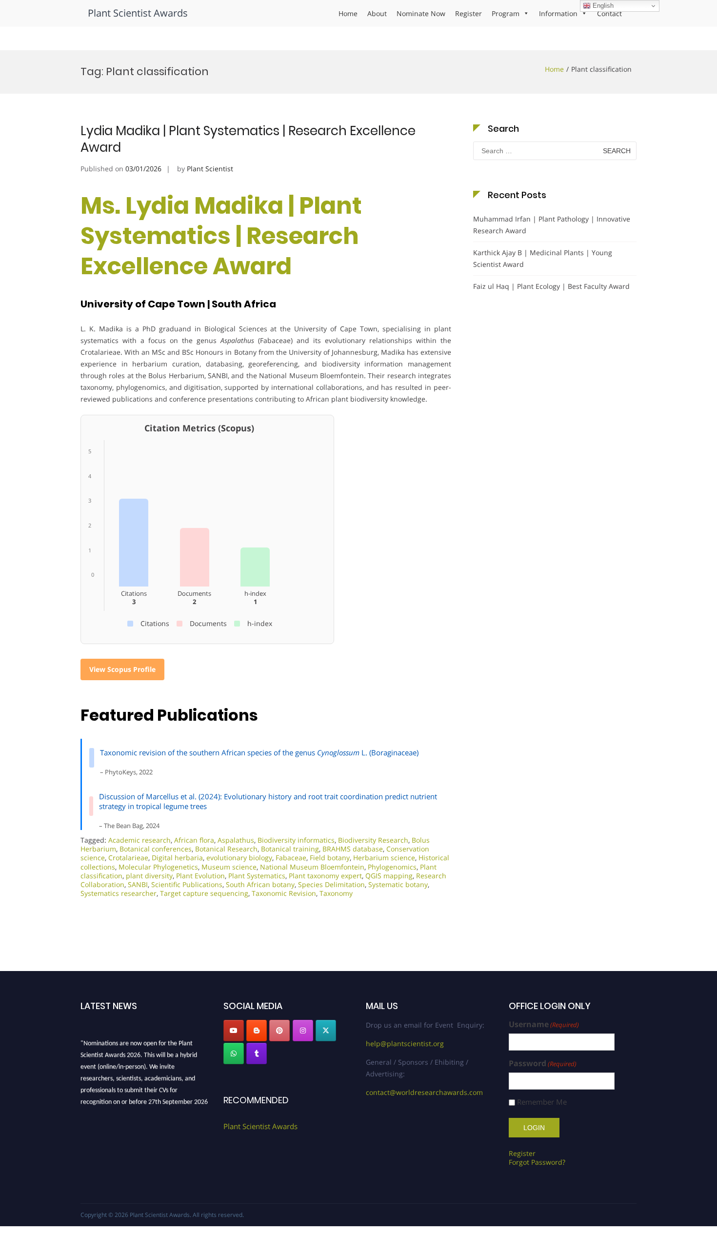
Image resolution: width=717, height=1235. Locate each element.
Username (544, 1024)
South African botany (260, 884)
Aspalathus (236, 840)
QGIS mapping (389, 875)
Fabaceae (291, 857)
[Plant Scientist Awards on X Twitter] (326, 1030)
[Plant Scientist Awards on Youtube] (233, 1030)
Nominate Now (421, 13)
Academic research (139, 840)
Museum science (229, 866)
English (602, 5)
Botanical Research (226, 848)
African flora (194, 840)
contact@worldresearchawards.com (424, 1092)
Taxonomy (336, 893)
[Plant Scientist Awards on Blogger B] (256, 1030)
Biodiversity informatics (296, 840)
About (377, 13)
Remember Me (542, 1102)
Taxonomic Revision (284, 893)
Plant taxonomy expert (325, 875)
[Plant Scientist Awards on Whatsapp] (233, 1053)
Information (558, 13)
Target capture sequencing (204, 893)
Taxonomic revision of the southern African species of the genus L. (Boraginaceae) (259, 752)
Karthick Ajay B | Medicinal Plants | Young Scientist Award (542, 258)
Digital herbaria (177, 857)
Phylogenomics (392, 866)
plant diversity (149, 875)
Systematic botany (398, 884)
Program (505, 13)
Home (348, 13)
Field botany (330, 857)
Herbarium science (384, 857)
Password (543, 1063)
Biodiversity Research (373, 840)
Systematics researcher (118, 893)
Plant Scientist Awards (138, 13)
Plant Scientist (210, 168)
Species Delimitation (331, 884)
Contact (609, 13)
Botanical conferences (156, 848)
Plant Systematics (256, 875)
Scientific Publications (186, 884)
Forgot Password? (537, 1162)
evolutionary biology (239, 857)
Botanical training (290, 848)
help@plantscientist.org (405, 1043)
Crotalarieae (128, 857)
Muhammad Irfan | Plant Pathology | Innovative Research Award (551, 224)
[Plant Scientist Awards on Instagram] (303, 1030)
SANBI (138, 884)
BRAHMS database (352, 848)
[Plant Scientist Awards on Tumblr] (256, 1053)
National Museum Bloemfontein (312, 866)
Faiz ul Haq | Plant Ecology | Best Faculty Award (551, 286)
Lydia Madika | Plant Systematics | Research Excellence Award (248, 139)
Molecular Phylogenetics (158, 866)
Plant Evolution (200, 875)
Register (468, 13)
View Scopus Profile (122, 669)
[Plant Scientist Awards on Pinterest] (279, 1030)
